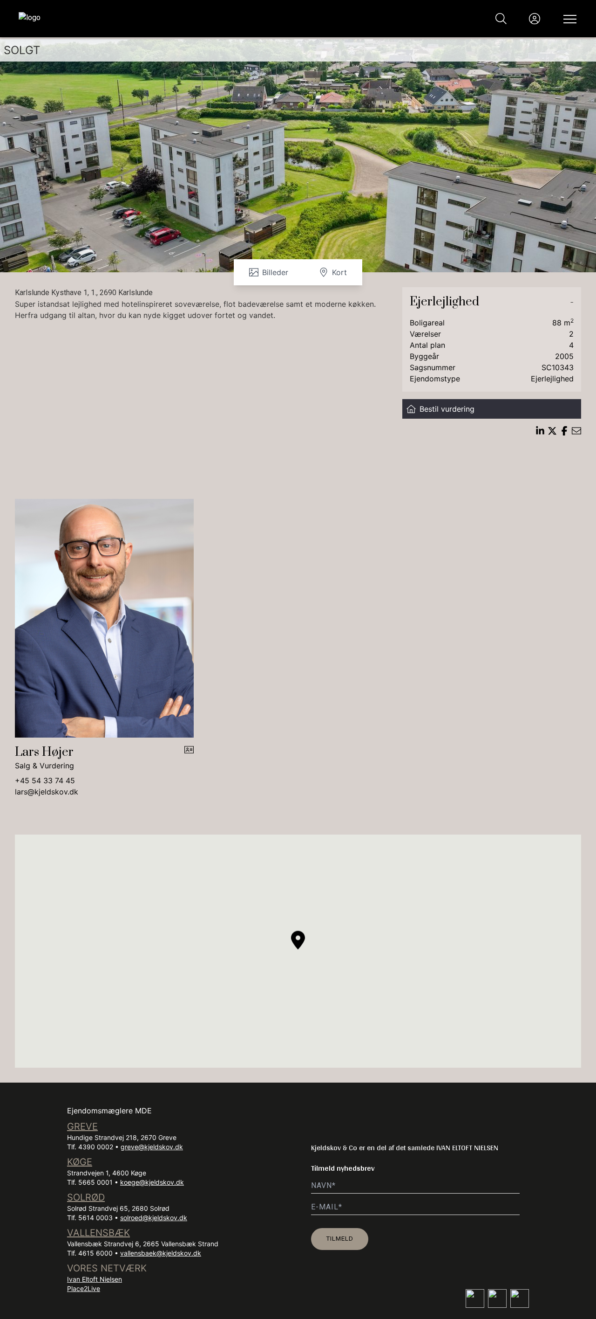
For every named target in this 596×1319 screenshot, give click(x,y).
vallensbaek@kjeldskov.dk (160, 1253)
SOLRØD (86, 1197)
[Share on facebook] (564, 430)
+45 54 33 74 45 (45, 780)
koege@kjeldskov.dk (152, 1182)
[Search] (501, 18)
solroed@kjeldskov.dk (153, 1218)
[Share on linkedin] (540, 430)
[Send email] (576, 430)
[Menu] (568, 18)
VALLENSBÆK (98, 1232)
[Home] (158, 19)
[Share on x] (552, 430)
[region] (298, 951)
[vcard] (189, 758)
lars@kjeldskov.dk (46, 791)
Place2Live (83, 1288)
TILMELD (339, 1238)
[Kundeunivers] (534, 18)
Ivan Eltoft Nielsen (94, 1279)
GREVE (82, 1126)
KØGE (79, 1161)
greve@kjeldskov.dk (152, 1147)
